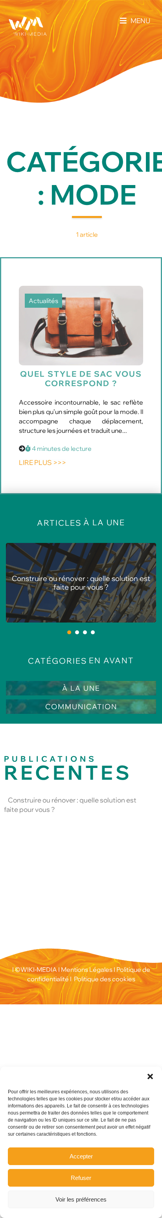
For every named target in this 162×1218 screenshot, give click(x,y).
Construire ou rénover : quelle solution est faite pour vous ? (81, 582)
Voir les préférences (81, 1199)
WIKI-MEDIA (38, 969)
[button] (150, 1076)
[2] (77, 632)
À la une (81, 688)
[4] (93, 632)
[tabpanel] (81, 583)
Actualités (43, 301)
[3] (85, 632)
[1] (69, 632)
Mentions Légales (86, 969)
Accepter (81, 1156)
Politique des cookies (104, 979)
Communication (81, 706)
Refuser (81, 1177)
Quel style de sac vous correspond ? (81, 378)
